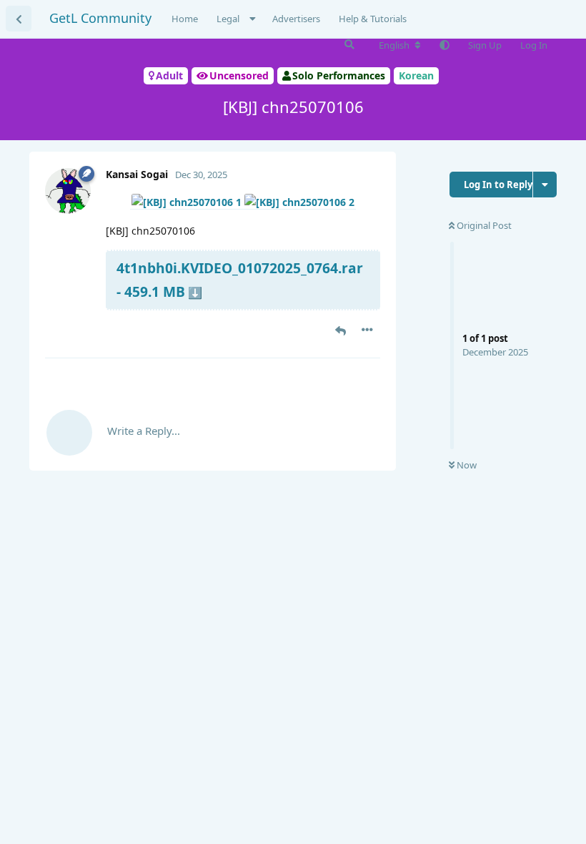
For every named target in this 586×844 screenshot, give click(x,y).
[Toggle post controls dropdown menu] (367, 330)
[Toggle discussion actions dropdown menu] (545, 184)
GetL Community (100, 17)
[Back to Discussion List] (18, 18)
